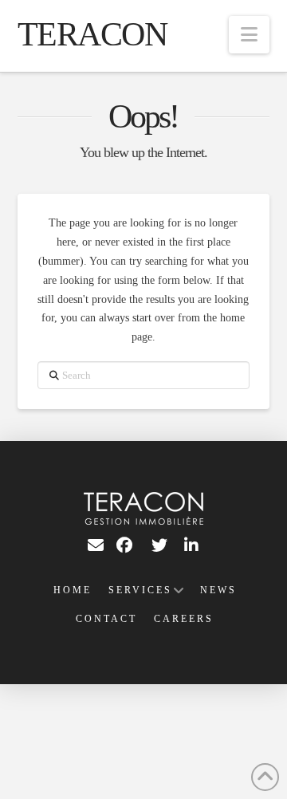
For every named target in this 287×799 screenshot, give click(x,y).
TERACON (92, 34)
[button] (249, 34)
